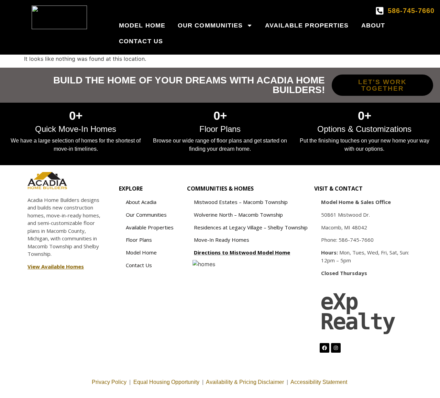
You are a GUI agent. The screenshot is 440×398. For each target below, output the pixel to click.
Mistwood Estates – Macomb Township (241, 201)
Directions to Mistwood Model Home (242, 252)
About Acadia (141, 201)
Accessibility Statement (319, 382)
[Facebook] (324, 348)
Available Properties (307, 25)
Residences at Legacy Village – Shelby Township (251, 227)
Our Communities (210, 25)
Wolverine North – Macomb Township (238, 214)
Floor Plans (139, 239)
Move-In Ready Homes (221, 239)
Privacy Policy (109, 382)
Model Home (142, 25)
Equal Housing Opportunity (166, 382)
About (373, 25)
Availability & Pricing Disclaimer (245, 382)
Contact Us (141, 41)
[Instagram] (336, 348)
